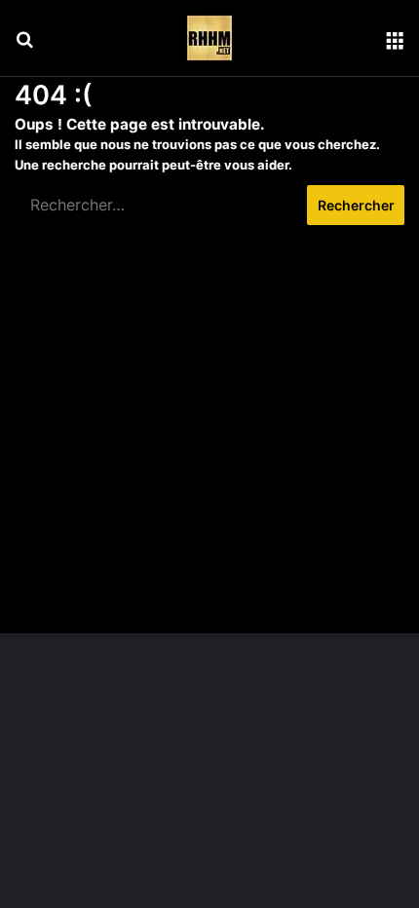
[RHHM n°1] (209, 38)
